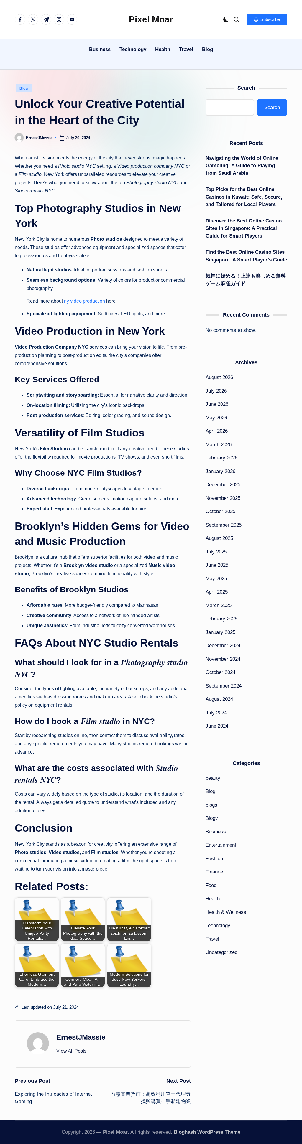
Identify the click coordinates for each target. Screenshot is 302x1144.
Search (246, 88)
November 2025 (223, 498)
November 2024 (223, 659)
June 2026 (217, 404)
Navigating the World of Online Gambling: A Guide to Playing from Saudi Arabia (242, 165)
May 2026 (216, 418)
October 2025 (220, 511)
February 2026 (221, 458)
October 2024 (220, 672)
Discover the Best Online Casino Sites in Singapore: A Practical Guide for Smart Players (244, 228)
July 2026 (216, 391)
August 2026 (219, 377)
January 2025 (220, 632)
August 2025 (219, 538)
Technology (218, 925)
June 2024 (217, 726)
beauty (213, 778)
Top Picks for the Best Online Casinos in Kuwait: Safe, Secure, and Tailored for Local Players (244, 197)
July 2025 (216, 552)
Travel (212, 939)
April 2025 (217, 592)
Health (213, 898)
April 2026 (217, 431)
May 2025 (216, 578)
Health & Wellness (226, 912)
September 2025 (224, 525)
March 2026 (219, 444)
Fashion (214, 858)
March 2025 (219, 605)
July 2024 (216, 713)
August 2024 (219, 699)
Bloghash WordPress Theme (207, 1132)
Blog (23, 88)
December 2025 (223, 484)
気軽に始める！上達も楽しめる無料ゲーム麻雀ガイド (246, 279)
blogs (211, 805)
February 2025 (221, 619)
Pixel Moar (151, 19)
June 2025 (217, 565)
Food (211, 885)
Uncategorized (221, 952)
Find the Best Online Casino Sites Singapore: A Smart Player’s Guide (246, 256)
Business (216, 832)
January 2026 (220, 471)
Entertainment (221, 845)
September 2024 (224, 686)
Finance (214, 872)
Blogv (212, 818)
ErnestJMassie (80, 1037)
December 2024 (223, 645)
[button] (267, 19)
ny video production (84, 301)
